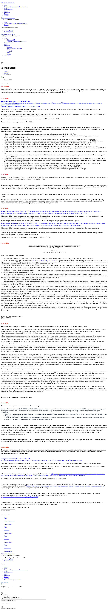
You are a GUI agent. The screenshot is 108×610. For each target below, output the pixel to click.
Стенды (9, 54)
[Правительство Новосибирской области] (6, 582)
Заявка (5, 11)
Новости (6, 14)
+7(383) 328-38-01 (8, 30)
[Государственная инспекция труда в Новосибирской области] (4, 582)
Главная (6, 71)
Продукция (7, 12)
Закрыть (3, 600)
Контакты (6, 15)
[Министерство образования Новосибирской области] (3, 582)
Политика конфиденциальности (12, 579)
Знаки (8, 52)
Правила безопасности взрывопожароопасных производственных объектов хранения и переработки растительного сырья (65, 486)
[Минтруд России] (7, 582)
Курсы (5, 8)
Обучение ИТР (11, 40)
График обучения (8, 9)
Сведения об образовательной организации (15, 6)
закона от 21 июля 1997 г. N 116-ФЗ (44, 260)
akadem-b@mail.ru (8, 31)
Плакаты (9, 51)
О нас (5, 5)
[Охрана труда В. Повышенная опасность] (23, 599)
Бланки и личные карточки (14, 48)
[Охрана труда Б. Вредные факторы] (23, 597)
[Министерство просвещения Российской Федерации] (1, 582)
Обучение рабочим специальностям (16, 41)
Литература (10, 49)
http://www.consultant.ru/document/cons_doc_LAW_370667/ (19, 497)
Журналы (9, 47)
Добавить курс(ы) (11, 600)
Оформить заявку (11, 608)
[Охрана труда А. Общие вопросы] (23, 596)
